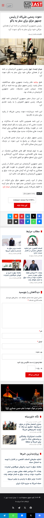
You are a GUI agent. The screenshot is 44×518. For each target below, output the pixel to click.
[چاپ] (10, 221)
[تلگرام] (27, 221)
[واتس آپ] (33, 221)
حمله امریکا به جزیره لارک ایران (28, 483)
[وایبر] (21, 221)
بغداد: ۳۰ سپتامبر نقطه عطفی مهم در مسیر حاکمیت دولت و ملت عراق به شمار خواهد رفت (32, 276)
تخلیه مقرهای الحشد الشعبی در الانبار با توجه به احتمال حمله (23, 461)
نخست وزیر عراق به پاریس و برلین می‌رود (13, 249)
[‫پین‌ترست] (21, 216)
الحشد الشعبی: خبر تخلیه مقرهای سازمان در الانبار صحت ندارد (33, 250)
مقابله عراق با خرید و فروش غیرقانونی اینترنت (12, 274)
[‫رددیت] (15, 216)
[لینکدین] (27, 216)
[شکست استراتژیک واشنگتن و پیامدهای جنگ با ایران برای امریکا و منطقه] (9, 439)
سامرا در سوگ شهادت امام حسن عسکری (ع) (24, 407)
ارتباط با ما (25, 501)
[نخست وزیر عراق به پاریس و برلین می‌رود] (11, 240)
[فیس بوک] (39, 216)
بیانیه (36, 82)
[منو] (3, 6)
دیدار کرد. (6, 186)
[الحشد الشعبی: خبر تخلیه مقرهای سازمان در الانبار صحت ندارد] (32, 240)
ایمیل (39, 341)
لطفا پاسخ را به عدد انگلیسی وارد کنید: (29, 362)
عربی (9, 5)
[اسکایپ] (10, 216)
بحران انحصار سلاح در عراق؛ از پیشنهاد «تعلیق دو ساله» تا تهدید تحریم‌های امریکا (30, 426)
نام (40, 331)
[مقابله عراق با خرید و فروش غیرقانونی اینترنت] (11, 265)
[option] (22, 397)
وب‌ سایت (39, 352)
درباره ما (18, 501)
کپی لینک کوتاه (22, 205)
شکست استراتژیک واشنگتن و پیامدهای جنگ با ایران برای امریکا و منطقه (30, 439)
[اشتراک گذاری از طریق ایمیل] (15, 221)
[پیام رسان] (39, 221)
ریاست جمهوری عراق (29, 193)
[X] (33, 216)
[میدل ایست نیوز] (33, 5)
